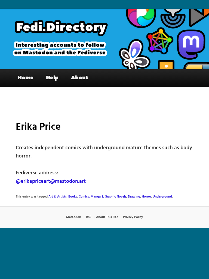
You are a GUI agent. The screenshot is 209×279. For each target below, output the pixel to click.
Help (52, 77)
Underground (162, 196)
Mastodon (73, 217)
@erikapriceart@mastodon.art (51, 181)
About (79, 77)
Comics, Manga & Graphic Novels (102, 196)
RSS (88, 217)
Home (25, 77)
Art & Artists (57, 196)
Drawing (134, 196)
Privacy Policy (133, 217)
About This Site (107, 217)
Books (72, 196)
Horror (146, 196)
